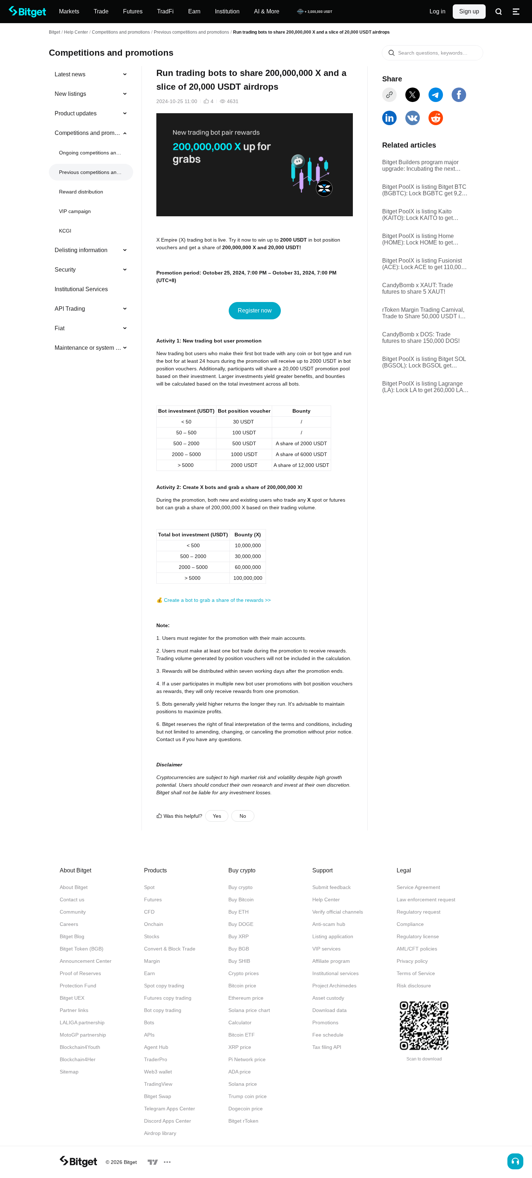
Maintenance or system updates (88, 348)
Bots (149, 1022)
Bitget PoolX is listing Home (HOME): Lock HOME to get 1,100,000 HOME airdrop (418, 239)
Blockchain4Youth (80, 1047)
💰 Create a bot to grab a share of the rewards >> (213, 600)
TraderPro (155, 1059)
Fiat (59, 328)
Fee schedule (327, 1035)
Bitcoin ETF (241, 1035)
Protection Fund (78, 985)
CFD (149, 912)
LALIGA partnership (82, 1022)
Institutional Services (81, 289)
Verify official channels (337, 912)
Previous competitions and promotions (191, 32)
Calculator (240, 1022)
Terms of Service (416, 973)
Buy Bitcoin (241, 899)
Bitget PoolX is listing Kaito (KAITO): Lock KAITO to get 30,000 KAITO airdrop (417, 214)
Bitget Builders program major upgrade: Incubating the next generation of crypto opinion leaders (420, 165)
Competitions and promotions (121, 32)
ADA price (239, 1072)
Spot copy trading (164, 985)
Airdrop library (160, 1133)
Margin (152, 961)
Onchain (153, 924)
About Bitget (74, 887)
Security (65, 270)
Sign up (469, 11)
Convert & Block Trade (169, 949)
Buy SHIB (239, 961)
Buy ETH (238, 912)
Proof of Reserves (80, 973)
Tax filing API (326, 1047)
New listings (70, 94)
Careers (69, 924)
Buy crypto (240, 887)
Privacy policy (412, 961)
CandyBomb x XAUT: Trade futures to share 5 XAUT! (417, 288)
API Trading (70, 309)
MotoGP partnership (83, 1035)
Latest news (70, 74)
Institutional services (335, 973)
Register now (255, 310)
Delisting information (81, 250)
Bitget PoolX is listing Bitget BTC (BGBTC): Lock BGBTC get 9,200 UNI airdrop (425, 190)
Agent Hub (156, 1047)
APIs (149, 1035)
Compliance (410, 924)
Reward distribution (81, 192)
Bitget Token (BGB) (82, 949)
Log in (438, 11)
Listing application (332, 936)
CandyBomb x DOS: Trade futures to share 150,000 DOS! (421, 337)
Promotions (325, 1022)
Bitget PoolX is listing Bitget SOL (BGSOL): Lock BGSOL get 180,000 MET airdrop (424, 362)
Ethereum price (245, 998)
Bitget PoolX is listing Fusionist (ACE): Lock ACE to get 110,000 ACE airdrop (423, 264)
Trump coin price (247, 1096)
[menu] (91, 212)
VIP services (326, 949)
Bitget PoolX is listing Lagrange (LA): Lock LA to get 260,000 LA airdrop (422, 387)
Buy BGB (238, 949)
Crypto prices (243, 973)
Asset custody (328, 998)
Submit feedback (331, 887)
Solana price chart (249, 1010)
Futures (153, 899)
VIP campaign (75, 211)
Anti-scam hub (328, 924)
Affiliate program (331, 961)
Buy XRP (238, 936)
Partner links (74, 1010)
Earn (149, 973)
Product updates (76, 113)
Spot (149, 887)
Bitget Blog (72, 936)
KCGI (65, 231)
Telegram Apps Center (169, 1108)
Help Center (326, 899)
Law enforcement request (426, 899)
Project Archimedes (334, 985)
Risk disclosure (414, 985)
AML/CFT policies (417, 949)
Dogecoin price (245, 1108)
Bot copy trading (162, 1010)
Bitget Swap (157, 1096)
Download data (329, 1010)
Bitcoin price (242, 985)
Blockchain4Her (78, 1059)
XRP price (239, 1047)
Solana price (242, 1084)
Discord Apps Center (167, 1121)
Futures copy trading (167, 998)
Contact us (72, 899)
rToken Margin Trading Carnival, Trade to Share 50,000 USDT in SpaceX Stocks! (423, 313)
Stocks (151, 936)
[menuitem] (91, 74)
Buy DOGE (240, 924)
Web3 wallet (158, 1072)
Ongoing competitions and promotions (90, 153)
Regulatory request (418, 912)
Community (73, 912)
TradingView (158, 1084)
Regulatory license (418, 936)
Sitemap (69, 1072)
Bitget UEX (72, 998)
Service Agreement (418, 887)
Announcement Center (85, 961)
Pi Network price (247, 1059)
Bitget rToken (243, 1121)
